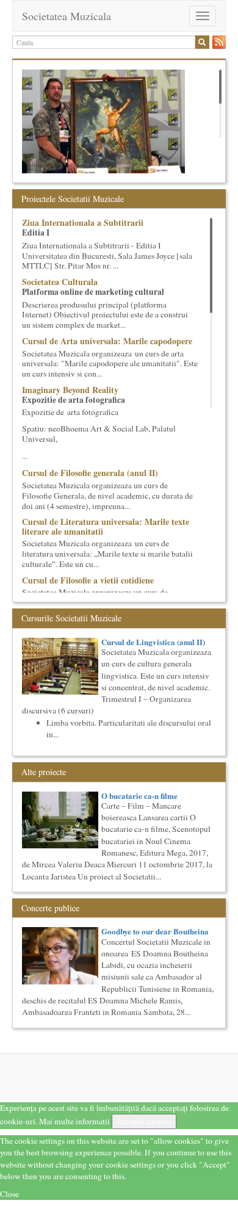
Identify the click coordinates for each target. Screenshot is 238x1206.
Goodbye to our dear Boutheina (155, 931)
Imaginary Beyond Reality (70, 389)
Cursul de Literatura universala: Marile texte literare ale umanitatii (105, 526)
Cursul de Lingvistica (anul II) (153, 642)
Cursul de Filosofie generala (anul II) (90, 472)
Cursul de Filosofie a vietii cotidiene (88, 580)
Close (9, 1193)
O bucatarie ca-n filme (139, 795)
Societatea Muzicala (66, 16)
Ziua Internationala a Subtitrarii (82, 222)
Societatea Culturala (60, 281)
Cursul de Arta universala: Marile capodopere (107, 340)
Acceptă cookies (144, 1121)
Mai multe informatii (74, 1121)
